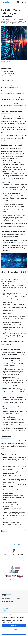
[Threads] (12, 602)
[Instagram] (9, 602)
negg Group (6, 531)
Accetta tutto (14, 625)
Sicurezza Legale (6, 611)
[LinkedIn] (4, 602)
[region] (14, 624)
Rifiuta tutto (14, 633)
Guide (3, 607)
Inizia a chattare (14, 579)
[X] (7, 602)
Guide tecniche (6, 6)
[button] (18, 2)
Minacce (4, 610)
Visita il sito (14, 559)
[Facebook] (2, 602)
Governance (5, 608)
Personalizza (14, 629)
